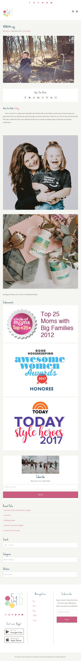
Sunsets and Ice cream (12, 530)
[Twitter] (16, 615)
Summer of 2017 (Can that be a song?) (17, 510)
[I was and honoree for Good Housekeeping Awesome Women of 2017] (40, 345)
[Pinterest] (12, 615)
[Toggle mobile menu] (77, 11)
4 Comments (27, 31)
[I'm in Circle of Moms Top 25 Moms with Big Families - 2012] (40, 306)
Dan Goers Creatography (47, 657)
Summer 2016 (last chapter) (14, 525)
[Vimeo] (19, 615)
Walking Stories (9, 520)
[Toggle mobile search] (73, 11)
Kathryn (7, 31)
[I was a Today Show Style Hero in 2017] (40, 399)
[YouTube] (22, 615)
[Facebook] (6, 615)
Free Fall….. (7, 515)
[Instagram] (9, 615)
